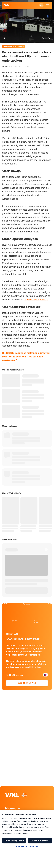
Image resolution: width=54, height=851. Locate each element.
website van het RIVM (36, 299)
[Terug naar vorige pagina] (4, 37)
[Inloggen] (41, 5)
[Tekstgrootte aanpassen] (42, 37)
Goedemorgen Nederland (13, 46)
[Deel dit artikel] (49, 37)
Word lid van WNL (27, 683)
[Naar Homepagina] (7, 5)
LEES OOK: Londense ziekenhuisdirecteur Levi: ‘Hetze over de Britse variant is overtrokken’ (26, 356)
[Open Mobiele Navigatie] (48, 5)
